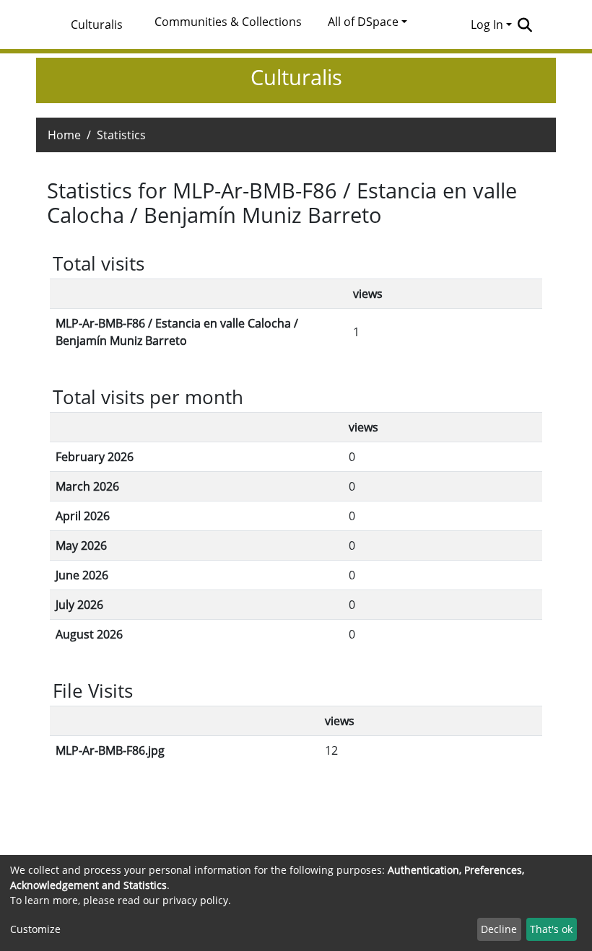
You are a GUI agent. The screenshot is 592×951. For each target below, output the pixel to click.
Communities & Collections (228, 22)
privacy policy (195, 900)
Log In (487, 24)
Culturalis (97, 24)
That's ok (551, 929)
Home (64, 135)
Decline (499, 929)
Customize (35, 929)
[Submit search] (524, 24)
